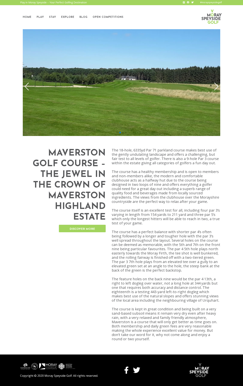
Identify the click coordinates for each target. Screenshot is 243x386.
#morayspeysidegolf (211, 2)
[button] (216, 86)
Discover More (82, 229)
